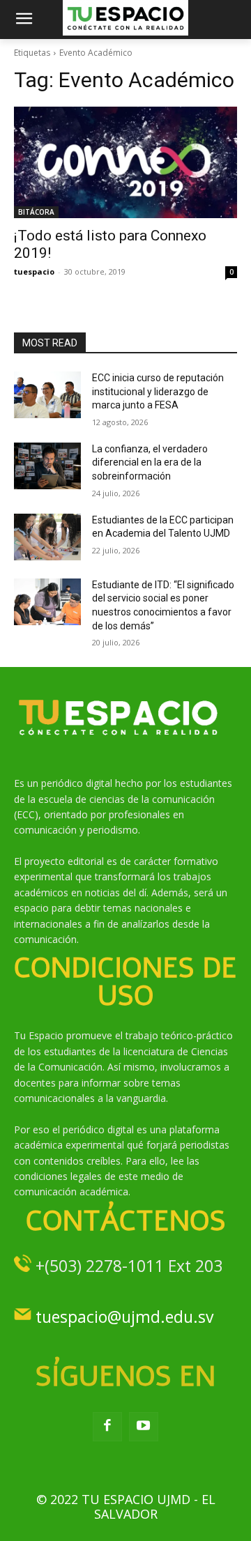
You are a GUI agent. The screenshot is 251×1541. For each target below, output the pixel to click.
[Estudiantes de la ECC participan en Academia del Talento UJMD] (47, 537)
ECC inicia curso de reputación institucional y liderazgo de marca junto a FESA (158, 391)
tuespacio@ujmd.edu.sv (124, 1316)
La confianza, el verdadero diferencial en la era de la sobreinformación (150, 462)
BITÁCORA (36, 212)
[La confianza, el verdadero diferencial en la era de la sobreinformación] (47, 466)
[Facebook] (107, 1426)
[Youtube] (143, 1426)
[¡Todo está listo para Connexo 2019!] (125, 162)
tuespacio (34, 271)
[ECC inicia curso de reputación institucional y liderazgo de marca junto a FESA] (47, 394)
